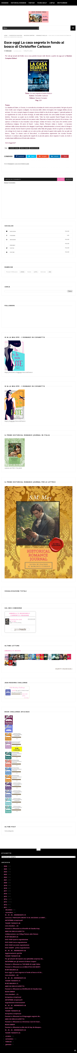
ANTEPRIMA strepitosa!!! (14, 920)
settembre (9, 1039)
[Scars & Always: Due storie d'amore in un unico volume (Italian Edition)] (22, 659)
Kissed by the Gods (16, 619)
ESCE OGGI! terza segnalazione (16, 942)
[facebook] (75, 1050)
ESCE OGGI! (9, 1008)
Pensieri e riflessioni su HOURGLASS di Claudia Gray (23, 989)
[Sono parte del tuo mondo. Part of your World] (34, 659)
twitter (39, 248)
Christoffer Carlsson (15, 35)
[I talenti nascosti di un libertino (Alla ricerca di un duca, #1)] (18, 660)
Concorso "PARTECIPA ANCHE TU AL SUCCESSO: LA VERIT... (25, 918)
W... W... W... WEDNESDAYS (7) (15, 915)
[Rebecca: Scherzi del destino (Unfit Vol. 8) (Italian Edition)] (7, 665)
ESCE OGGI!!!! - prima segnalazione (17, 948)
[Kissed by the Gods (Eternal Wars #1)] (7, 624)
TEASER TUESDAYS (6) (12, 1011)
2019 (5, 885)
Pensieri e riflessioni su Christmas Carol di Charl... (23, 1022)
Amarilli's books (13, 651)
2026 (5, 866)
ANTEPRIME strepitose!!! (13, 1000)
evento (29, 272)
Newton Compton (29, 35)
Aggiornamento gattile (13, 953)
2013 (5, 902)
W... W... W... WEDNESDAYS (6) (15, 950)
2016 (5, 894)
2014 (5, 899)
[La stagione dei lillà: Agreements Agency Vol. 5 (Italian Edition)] (61, 659)
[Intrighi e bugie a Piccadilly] (65, 659)
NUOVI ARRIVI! (10, 992)
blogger (61, 179)
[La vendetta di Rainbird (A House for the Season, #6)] (69, 659)
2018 (5, 888)
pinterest (39, 244)
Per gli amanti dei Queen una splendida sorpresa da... (24, 959)
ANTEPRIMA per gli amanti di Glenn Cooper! (20, 961)
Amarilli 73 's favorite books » (63, 669)
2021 (5, 880)
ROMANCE (5, 3)
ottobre (8, 1036)
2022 (5, 877)
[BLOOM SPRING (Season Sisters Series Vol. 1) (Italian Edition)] (7, 660)
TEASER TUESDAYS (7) (12, 981)
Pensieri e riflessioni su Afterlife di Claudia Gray (22, 928)
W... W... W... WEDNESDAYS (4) (15, 1005)
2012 (5, 905)
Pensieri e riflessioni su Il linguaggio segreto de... (23, 1016)
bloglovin (39, 231)
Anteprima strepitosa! (13, 997)
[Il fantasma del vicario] (57, 659)
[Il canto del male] (46, 659)
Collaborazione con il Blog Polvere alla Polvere (21, 934)
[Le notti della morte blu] (53, 659)
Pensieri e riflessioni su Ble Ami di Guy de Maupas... (23, 1027)
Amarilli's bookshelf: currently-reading (19, 614)
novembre (9, 912)
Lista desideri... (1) (11, 994)
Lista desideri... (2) (11, 975)
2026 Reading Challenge (17, 687)
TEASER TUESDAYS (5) (12, 1033)
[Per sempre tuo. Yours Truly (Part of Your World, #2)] (42, 659)
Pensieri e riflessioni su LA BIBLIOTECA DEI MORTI (22, 967)
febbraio (8, 1042)
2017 (5, 891)
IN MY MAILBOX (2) (11, 970)
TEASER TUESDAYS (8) (12, 923)
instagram (39, 239)
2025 (5, 869)
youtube (39, 252)
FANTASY (32, 3)
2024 (5, 872)
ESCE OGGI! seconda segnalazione (17, 945)
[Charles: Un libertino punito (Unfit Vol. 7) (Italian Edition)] (14, 665)
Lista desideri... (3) (11, 926)
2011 (5, 907)
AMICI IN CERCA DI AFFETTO (14, 931)
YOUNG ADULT (42, 3)
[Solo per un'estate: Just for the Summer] (38, 659)
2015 (5, 896)
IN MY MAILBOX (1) (11, 983)
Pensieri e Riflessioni (12, 272)
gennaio (8, 1044)
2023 (5, 874)
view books (26, 697)
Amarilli (13, 690)
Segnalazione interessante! (15, 1002)
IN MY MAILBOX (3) (11, 937)
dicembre (9, 910)
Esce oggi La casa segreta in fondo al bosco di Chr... (24, 972)
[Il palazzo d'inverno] (50, 659)
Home (5, 35)
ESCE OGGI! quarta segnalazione (16, 939)
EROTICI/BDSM (62, 3)
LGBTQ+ (52, 3)
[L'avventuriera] (10, 665)
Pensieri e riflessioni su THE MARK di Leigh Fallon (22, 964)
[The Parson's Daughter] (26, 659)
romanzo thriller (41, 35)
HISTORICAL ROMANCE (18, 3)
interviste (43, 272)
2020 (5, 883)
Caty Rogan (13, 621)
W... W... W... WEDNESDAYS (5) (15, 978)
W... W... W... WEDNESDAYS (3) (15, 1030)
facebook (69, 179)
